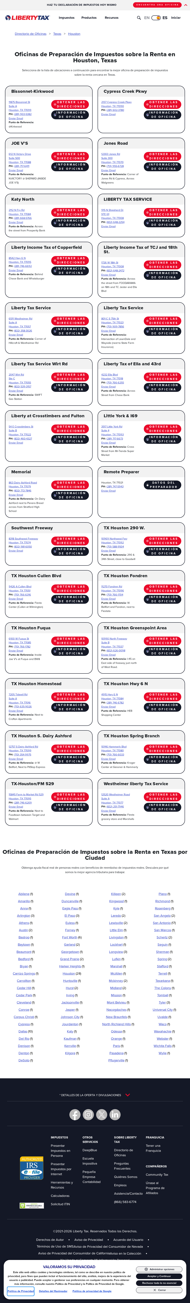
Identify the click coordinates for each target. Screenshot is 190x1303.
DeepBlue (90, 1150)
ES (165, 18)
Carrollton (25, 980)
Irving (72, 995)
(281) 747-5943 (115, 486)
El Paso (72, 915)
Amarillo (25, 901)
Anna (25, 908)
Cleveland (26, 1002)
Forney (72, 930)
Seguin (164, 944)
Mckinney (118, 980)
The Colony (164, 988)
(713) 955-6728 (115, 166)
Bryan (26, 966)
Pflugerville (118, 1060)
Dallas (26, 1031)
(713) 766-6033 (115, 754)
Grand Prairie (71, 959)
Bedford (25, 959)
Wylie (164, 1053)
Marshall (118, 966)
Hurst (72, 988)
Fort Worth (72, 937)
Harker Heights (71, 966)
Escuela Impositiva (90, 1161)
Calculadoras (60, 1195)
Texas (57, 33)
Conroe (26, 1009)
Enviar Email (16, 118)
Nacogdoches (118, 1009)
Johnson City (72, 1016)
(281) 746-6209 (23, 802)
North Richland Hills (118, 1024)
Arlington (25, 915)
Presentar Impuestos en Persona (60, 1150)
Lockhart (118, 944)
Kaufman (72, 1038)
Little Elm (118, 930)
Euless (71, 922)
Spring (164, 959)
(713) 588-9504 (115, 546)
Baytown (26, 944)
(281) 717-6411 (21, 166)
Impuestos (67, 17)
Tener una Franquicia (153, 1148)
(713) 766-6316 (22, 594)
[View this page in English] (156, 17)
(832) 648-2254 (116, 222)
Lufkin (118, 959)
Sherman (164, 951)
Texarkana (164, 980)
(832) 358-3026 (23, 330)
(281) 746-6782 (115, 702)
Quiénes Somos (125, 1176)
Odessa (118, 1031)
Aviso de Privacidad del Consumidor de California (74, 1253)
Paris (118, 1045)
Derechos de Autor (50, 1239)
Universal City (164, 1009)
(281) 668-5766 (23, 218)
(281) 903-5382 (23, 114)
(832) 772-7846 (22, 490)
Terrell (164, 973)
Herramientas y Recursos (62, 1185)
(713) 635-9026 (23, 706)
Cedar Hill (26, 988)
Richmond (164, 901)
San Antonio (164, 922)
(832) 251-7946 (115, 806)
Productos (89, 17)
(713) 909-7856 (115, 326)
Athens (25, 922)
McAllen (118, 973)
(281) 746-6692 (23, 266)
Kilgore (72, 1053)
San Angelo (164, 915)
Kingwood (118, 901)
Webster (164, 1038)
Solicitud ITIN (60, 1204)
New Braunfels (118, 1016)
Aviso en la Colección (128, 1253)
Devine (72, 893)
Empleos (120, 1185)
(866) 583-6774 (125, 1201)
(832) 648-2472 (115, 270)
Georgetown (72, 951)
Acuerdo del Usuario (128, 1239)
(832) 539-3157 (22, 386)
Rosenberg (164, 908)
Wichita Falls (164, 1045)
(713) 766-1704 (115, 594)
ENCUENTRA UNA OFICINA (158, 4)
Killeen (118, 893)
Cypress (25, 1024)
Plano (164, 893)
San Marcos (164, 930)
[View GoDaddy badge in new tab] (31, 1205)
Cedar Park (25, 995)
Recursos (112, 17)
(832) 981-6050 (23, 546)
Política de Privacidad (21, 1291)
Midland (118, 988)
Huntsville (72, 980)
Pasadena (118, 1053)
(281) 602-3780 (115, 110)
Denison (25, 1045)
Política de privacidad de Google (92, 1291)
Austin (25, 930)
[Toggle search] (139, 18)
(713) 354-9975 (22, 754)
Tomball (164, 995)
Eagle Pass (71, 908)
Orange (118, 1038)
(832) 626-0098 (116, 650)
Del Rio (26, 1038)
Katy (72, 1031)
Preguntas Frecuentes (122, 1166)
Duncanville (72, 901)
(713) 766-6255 (115, 382)
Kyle (118, 908)
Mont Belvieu (118, 1002)
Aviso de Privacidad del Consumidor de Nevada (111, 1246)
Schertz (164, 937)
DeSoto (26, 1060)
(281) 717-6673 (115, 438)
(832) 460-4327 (23, 438)
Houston (74, 33)
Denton (26, 1053)
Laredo (118, 915)
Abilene (25, 893)
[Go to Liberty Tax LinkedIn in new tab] (115, 1114)
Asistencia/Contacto (128, 1193)
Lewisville (118, 922)
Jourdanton (72, 1024)
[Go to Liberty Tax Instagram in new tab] (88, 1114)
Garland (72, 944)
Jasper (71, 1009)
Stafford (164, 966)
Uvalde (164, 1016)
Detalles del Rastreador (53, 1291)
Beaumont (26, 951)
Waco (164, 1024)
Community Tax (157, 1174)
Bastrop (26, 937)
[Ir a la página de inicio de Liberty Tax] (27, 18)
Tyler (164, 1002)
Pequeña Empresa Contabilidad (92, 1176)
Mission (118, 995)
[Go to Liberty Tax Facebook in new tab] (75, 1114)
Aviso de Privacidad (88, 1239)
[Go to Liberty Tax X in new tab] (101, 1114)
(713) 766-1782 (22, 646)
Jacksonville (71, 1002)
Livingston (118, 937)
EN (147, 18)
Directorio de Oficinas (30, 33)
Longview (118, 951)
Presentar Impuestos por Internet (61, 1169)
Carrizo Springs (25, 973)
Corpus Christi (25, 1016)
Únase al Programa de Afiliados (155, 1188)
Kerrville (71, 1045)
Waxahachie (164, 1031)
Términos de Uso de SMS (55, 1246)
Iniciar (176, 17)
